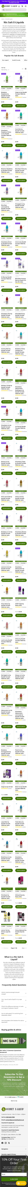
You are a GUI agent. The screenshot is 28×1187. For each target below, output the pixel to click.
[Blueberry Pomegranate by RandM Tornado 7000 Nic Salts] (7, 736)
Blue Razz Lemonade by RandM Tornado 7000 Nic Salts (5, 207)
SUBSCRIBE (14, 1179)
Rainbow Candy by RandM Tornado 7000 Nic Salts (6, 387)
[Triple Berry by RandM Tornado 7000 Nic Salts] (21, 808)
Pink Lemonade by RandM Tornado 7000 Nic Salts (6, 498)
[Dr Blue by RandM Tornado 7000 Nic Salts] (7, 263)
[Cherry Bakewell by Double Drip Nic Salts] (21, 916)
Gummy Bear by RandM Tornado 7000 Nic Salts (6, 350)
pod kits (12, 34)
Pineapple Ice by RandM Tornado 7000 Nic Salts (20, 205)
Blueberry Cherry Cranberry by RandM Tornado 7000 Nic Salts (20, 351)
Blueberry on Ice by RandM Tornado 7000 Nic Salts (6, 533)
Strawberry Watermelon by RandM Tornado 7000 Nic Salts (19, 569)
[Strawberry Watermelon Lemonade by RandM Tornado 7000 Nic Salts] (21, 697)
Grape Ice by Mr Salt (7, 786)
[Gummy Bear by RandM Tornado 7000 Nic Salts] (7, 335)
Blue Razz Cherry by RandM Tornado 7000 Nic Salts (21, 170)
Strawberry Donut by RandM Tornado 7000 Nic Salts (6, 243)
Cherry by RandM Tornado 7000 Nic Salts (20, 640)
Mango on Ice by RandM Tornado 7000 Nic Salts (20, 676)
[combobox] (14, 9)
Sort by (3, 67)
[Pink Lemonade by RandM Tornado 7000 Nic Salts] (7, 483)
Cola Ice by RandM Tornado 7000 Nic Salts (20, 243)
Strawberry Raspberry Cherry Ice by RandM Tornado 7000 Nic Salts (6, 134)
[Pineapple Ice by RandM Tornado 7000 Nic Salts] (21, 190)
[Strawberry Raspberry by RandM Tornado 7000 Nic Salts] (21, 843)
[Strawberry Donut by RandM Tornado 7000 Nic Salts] (7, 228)
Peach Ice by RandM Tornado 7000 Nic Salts (19, 751)
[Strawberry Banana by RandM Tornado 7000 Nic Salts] (21, 518)
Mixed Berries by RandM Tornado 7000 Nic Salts (20, 315)
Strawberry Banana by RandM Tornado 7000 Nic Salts (20, 533)
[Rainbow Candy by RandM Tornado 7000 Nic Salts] (7, 372)
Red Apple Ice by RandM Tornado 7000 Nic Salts (6, 676)
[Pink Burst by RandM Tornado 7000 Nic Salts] (7, 880)
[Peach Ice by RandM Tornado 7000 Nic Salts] (21, 736)
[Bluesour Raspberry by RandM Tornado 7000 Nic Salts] (7, 155)
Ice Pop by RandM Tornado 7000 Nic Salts (20, 428)
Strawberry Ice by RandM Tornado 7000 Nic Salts (6, 427)
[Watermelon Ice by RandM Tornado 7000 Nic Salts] (7, 697)
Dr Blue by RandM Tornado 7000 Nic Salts (6, 278)
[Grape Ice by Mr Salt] (7, 773)
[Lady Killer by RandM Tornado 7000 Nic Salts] (7, 808)
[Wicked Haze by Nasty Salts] (21, 880)
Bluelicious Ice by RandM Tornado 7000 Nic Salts (6, 858)
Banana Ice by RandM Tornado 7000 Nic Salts (5, 463)
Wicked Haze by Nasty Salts (20, 895)
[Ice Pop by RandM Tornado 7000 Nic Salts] (21, 412)
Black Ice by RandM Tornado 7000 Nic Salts (21, 788)
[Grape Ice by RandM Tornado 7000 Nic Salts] (21, 79)
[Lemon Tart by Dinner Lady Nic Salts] (7, 916)
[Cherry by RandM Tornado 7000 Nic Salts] (21, 625)
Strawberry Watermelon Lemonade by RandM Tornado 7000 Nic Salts (19, 715)
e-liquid (23, 29)
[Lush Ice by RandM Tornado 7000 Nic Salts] (7, 625)
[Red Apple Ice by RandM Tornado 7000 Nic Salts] (7, 661)
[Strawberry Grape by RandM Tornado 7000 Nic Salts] (21, 448)
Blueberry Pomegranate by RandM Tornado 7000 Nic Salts (6, 752)
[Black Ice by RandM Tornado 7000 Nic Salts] (21, 773)
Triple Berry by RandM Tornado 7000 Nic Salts (19, 823)
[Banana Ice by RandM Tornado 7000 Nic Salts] (7, 448)
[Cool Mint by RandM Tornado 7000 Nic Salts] (21, 115)
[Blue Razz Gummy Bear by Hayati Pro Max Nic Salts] (21, 263)
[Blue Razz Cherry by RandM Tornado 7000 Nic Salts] (21, 155)
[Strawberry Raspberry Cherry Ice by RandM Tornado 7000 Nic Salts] (7, 115)
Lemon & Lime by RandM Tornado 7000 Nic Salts (6, 568)
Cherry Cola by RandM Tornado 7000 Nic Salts (19, 498)
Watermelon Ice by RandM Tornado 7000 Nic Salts (6, 712)
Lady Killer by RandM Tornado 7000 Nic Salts (5, 823)
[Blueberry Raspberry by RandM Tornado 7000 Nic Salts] (7, 79)
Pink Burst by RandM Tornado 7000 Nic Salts (5, 896)
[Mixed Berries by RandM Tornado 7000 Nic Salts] (21, 300)
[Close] (26, 1157)
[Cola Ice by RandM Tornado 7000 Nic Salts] (21, 228)
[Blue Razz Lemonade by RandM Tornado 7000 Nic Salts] (7, 190)
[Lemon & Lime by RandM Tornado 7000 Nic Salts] (7, 553)
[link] (5, 948)
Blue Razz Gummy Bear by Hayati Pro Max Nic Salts (20, 280)
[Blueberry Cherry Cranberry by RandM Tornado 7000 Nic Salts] (21, 335)
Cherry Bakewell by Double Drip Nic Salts (20, 931)
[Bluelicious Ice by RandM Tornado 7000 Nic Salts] (7, 843)
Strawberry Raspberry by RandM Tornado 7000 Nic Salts (19, 859)
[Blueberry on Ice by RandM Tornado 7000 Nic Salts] (7, 518)
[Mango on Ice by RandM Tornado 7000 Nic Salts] (21, 661)
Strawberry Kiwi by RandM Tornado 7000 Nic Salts (6, 315)
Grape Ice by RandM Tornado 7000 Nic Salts (21, 94)
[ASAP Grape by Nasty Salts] (21, 590)
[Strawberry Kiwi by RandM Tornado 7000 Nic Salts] (7, 300)
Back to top (14, 1100)
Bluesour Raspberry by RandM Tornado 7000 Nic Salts (6, 170)
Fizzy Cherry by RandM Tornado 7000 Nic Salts (5, 605)
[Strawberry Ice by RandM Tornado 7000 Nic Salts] (7, 412)
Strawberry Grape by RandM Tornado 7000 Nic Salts (20, 463)
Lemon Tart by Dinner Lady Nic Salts (5, 931)
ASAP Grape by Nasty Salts (19, 604)
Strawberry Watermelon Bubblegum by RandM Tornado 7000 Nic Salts (19, 390)
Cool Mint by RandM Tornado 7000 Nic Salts (19, 130)
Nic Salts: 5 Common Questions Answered (10, 1051)
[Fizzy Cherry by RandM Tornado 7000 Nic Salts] (7, 590)
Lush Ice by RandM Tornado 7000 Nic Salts (6, 641)
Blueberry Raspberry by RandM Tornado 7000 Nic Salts (5, 95)
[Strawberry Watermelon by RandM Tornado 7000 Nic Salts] (21, 553)
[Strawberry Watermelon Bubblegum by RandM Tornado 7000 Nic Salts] (21, 372)
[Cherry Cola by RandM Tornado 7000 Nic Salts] (21, 483)
